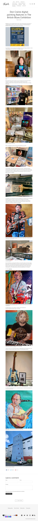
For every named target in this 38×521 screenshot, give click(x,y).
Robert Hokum (8, 429)
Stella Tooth (29, 518)
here (6, 78)
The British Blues (8, 24)
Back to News (19, 500)
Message (7, 484)
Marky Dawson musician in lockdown (11, 346)
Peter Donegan (15, 237)
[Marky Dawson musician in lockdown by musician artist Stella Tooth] (19, 345)
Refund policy (22, 508)
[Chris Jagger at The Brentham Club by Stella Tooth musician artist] (19, 303)
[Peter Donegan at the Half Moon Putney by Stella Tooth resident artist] (19, 236)
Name (6, 480)
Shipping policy (10, 508)
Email (20, 480)
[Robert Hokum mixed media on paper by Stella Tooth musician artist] (19, 428)
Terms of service (16, 508)
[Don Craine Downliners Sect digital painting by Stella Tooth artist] (19, 76)
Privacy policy (28, 508)
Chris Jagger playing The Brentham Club (11, 304)
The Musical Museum (26, 24)
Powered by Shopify (33, 518)
